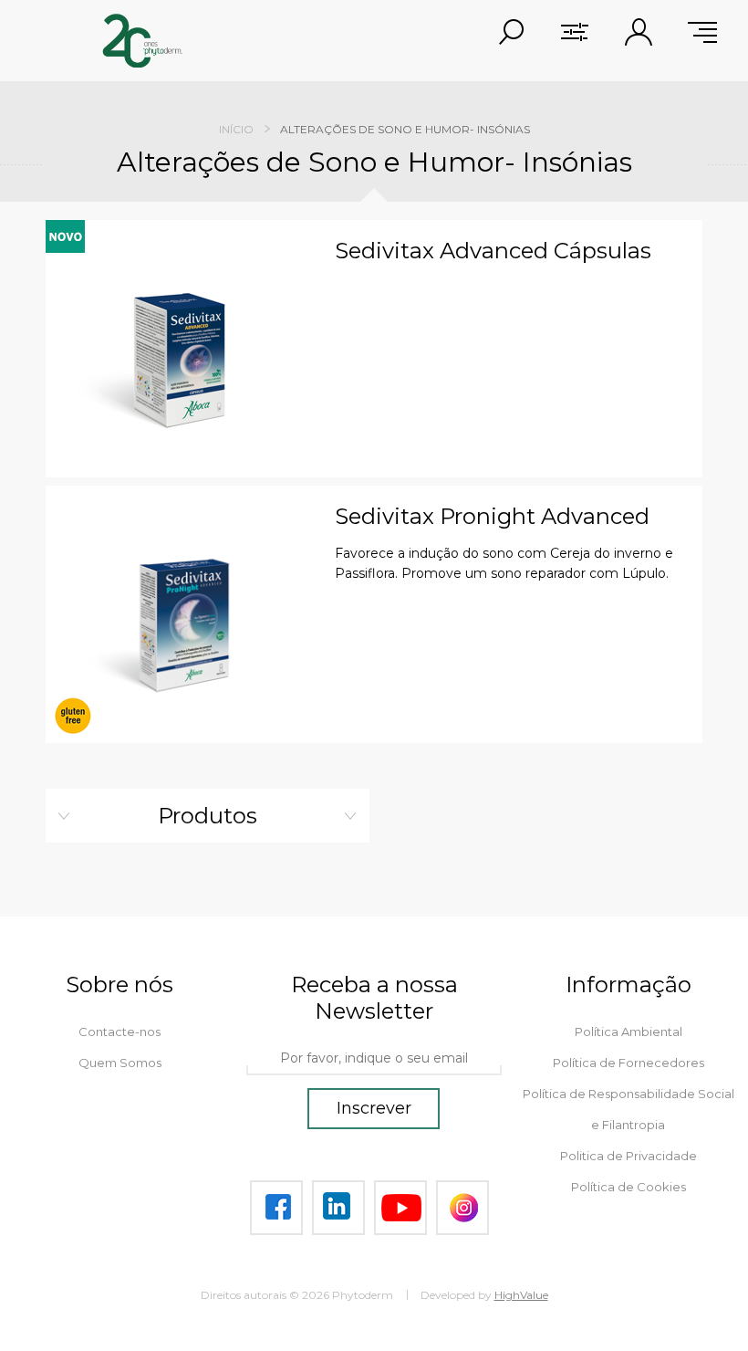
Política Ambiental (628, 1031)
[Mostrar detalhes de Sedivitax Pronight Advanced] (183, 623)
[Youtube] (400, 1207)
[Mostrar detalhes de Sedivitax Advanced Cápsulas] (183, 358)
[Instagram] (462, 1207)
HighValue (521, 1295)
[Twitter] (338, 1207)
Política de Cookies (628, 1186)
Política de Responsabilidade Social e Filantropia (628, 1109)
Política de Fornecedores (628, 1062)
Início (236, 129)
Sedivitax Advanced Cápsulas (493, 251)
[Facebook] (276, 1207)
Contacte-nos (119, 1031)
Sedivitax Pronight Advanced (492, 516)
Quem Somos (119, 1062)
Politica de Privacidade (628, 1155)
